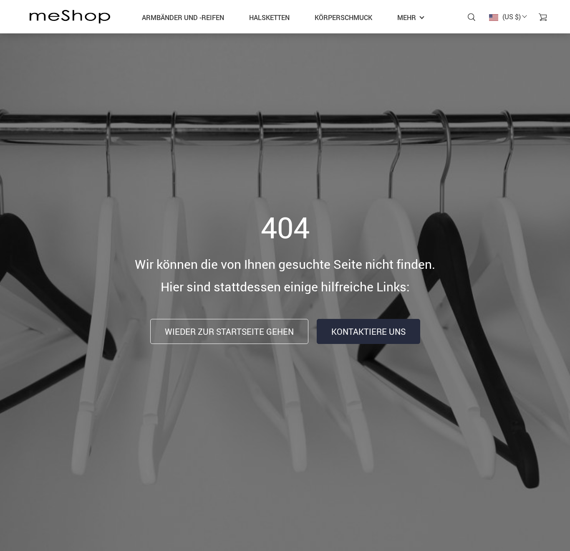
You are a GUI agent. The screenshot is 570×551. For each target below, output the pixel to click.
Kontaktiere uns (368, 331)
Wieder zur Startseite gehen (229, 331)
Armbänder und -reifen (183, 17)
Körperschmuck (343, 17)
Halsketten (269, 17)
